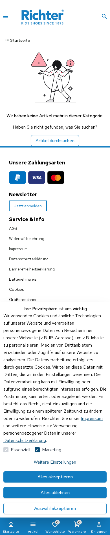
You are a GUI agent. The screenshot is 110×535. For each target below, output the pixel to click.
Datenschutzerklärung (29, 258)
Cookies (16, 289)
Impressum (18, 248)
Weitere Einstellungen (55, 462)
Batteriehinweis (22, 279)
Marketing (51, 450)
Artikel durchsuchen (55, 141)
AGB (13, 228)
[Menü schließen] (5, 16)
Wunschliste (55, 527)
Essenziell (20, 450)
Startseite (11, 531)
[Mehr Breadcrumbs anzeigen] (7, 40)
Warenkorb (77, 527)
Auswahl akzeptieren (55, 508)
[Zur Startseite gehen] (50, 16)
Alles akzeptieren (55, 477)
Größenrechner (23, 299)
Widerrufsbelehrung (26, 238)
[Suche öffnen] (104, 16)
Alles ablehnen (55, 493)
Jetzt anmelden (28, 205)
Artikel (33, 531)
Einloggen (99, 531)
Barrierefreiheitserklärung (32, 269)
